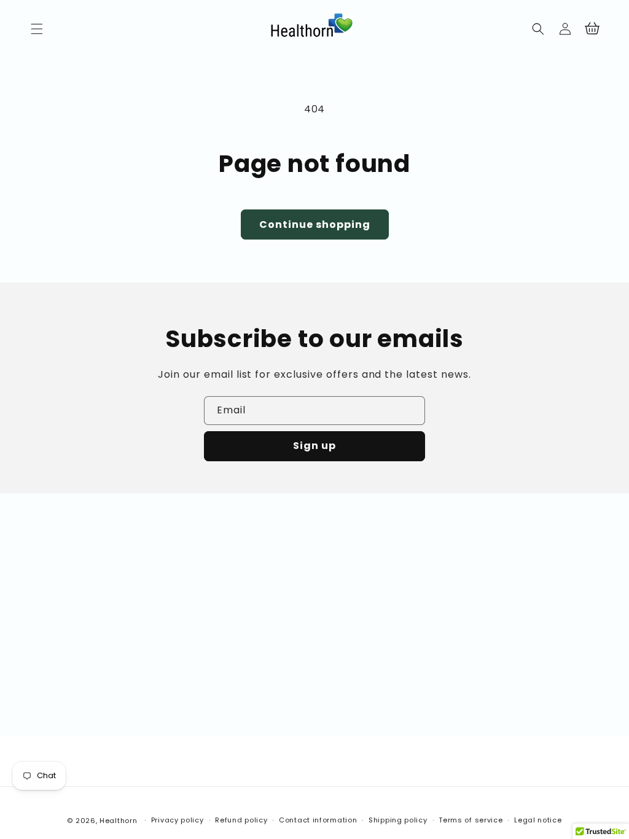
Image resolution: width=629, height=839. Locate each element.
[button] (36, 28)
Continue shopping (314, 224)
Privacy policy (177, 820)
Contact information (318, 820)
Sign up (314, 446)
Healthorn (118, 820)
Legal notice (537, 820)
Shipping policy (398, 820)
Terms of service (470, 820)
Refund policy (241, 820)
